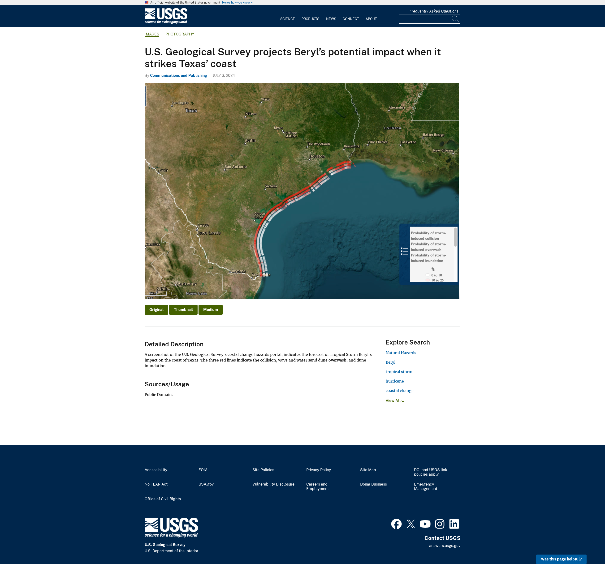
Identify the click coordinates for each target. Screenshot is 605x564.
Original (156, 309)
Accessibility (156, 470)
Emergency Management (425, 486)
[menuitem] (287, 16)
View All (394, 400)
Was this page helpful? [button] (561, 559)
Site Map (368, 470)
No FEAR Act (156, 484)
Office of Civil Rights (163, 499)
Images (152, 34)
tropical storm (399, 371)
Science (287, 19)
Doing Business (373, 484)
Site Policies (263, 470)
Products (310, 19)
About (371, 19)
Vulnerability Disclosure (273, 484)
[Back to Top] (588, 547)
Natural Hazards (401, 352)
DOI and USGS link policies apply (430, 472)
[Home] (166, 23)
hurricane (395, 381)
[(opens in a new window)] (396, 523)
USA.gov (206, 484)
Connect (351, 19)
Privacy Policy (318, 470)
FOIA (203, 470)
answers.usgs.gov (444, 545)
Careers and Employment (317, 486)
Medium (210, 309)
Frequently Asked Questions (434, 11)
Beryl (390, 362)
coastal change (400, 390)
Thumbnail (183, 309)
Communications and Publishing (178, 75)
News (331, 19)
